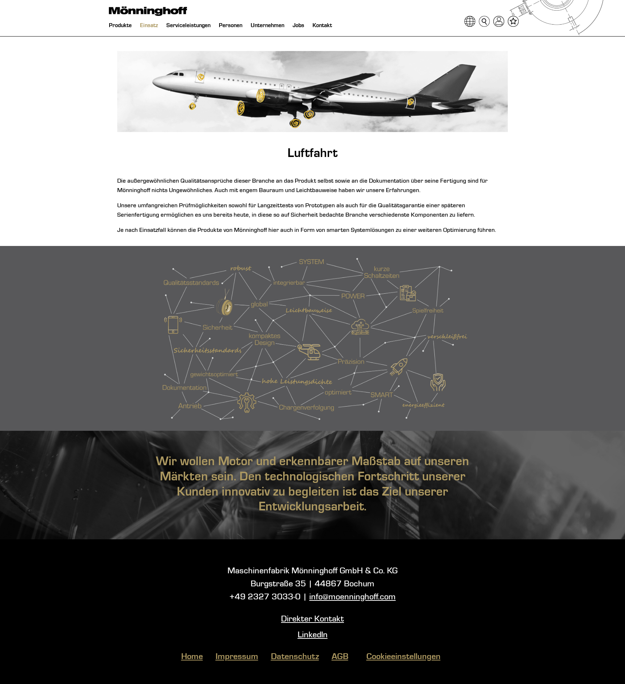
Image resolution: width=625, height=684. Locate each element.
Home (192, 657)
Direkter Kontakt (312, 619)
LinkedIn (313, 635)
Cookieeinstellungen (403, 657)
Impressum (237, 657)
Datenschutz (295, 657)
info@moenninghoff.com (352, 597)
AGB (340, 657)
